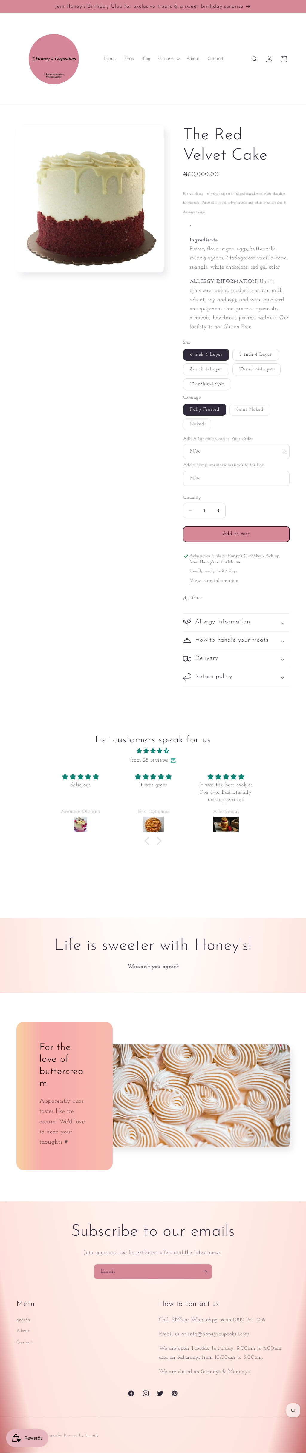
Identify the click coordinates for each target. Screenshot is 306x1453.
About (23, 1331)
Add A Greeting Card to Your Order (218, 439)
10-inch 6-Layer (207, 384)
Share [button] (196, 597)
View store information (214, 580)
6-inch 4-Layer (206, 354)
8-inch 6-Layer (206, 369)
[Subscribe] (205, 1272)
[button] (168, 59)
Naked (200, 425)
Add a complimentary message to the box (223, 465)
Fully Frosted (204, 409)
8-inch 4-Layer (255, 354)
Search (23, 1320)
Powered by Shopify (81, 1435)
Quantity (192, 497)
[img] (153, 751)
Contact (24, 1342)
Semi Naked (253, 411)
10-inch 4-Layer (256, 369)
